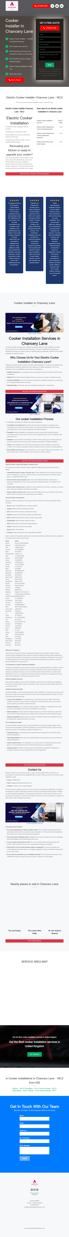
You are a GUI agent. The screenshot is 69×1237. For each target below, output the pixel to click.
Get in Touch (15, 80)
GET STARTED (34, 1054)
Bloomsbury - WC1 (20, 1090)
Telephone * (23, 1130)
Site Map (34, 1194)
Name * (22, 1115)
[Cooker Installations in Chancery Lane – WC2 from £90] (34, 1183)
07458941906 (42, 6)
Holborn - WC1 (17, 1088)
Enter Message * (25, 1145)
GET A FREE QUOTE (34, 941)
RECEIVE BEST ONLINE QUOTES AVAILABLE (34, 174)
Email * (22, 1123)
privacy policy (57, 73)
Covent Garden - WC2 (47, 1088)
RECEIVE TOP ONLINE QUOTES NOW (34, 391)
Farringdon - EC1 (31, 1088)
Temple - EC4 (33, 1090)
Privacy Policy (34, 1193)
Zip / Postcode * (25, 1138)
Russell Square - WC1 (48, 1090)
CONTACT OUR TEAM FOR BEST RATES (34, 461)
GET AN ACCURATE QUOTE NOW (34, 765)
